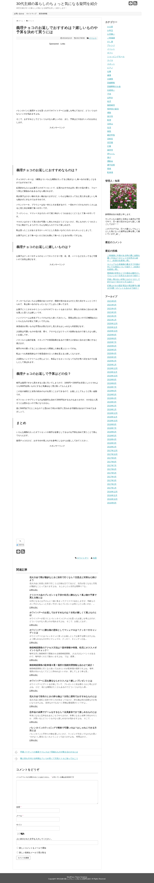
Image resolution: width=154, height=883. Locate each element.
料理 (109, 120)
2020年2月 (111, 361)
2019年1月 (111, 409)
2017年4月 (111, 477)
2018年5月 (111, 436)
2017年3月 (111, 480)
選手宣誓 (111, 165)
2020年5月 (111, 350)
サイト (19, 825)
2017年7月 (111, 466)
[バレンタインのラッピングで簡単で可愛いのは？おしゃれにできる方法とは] (22, 733)
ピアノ (110, 68)
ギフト (110, 53)
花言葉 (110, 143)
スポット (111, 64)
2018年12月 (112, 413)
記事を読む (33, 590)
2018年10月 (112, 421)
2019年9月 (111, 380)
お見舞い (111, 34)
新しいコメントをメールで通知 (32, 848)
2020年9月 (111, 335)
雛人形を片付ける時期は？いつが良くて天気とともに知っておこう (49, 758)
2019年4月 (111, 398)
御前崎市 (111, 105)
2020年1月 (111, 365)
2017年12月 (112, 451)
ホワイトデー (83, 558)
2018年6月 (111, 432)
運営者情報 (43, 14)
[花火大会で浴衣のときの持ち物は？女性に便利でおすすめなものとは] (22, 701)
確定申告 (111, 135)
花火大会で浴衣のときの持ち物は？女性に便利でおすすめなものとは (63, 696)
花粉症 (110, 139)
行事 (109, 146)
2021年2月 (111, 316)
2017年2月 (111, 484)
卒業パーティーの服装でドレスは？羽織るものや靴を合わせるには (49, 752)
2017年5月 (111, 473)
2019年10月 (112, 376)
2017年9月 (111, 458)
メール (19, 816)
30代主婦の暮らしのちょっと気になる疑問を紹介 (57, 4)
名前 (18, 807)
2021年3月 (111, 312)
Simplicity (83, 877)
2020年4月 (111, 353)
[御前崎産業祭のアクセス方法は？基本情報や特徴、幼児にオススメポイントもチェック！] (22, 652)
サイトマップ (31, 14)
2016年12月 (112, 492)
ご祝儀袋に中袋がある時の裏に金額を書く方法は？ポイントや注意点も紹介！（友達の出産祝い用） (123, 258)
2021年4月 (111, 309)
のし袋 (110, 42)
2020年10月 (112, 331)
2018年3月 (111, 443)
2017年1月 (111, 488)
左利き (110, 98)
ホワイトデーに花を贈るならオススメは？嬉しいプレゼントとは (60, 681)
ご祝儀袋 (111, 38)
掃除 (109, 113)
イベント (93, 38)
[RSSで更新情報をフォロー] (135, 4)
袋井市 (110, 150)
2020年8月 (111, 338)
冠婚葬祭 (111, 83)
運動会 (110, 161)
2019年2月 (111, 406)
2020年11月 (112, 327)
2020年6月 (111, 346)
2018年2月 (111, 447)
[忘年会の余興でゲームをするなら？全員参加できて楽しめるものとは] (22, 717)
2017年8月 (111, 462)
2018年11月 (112, 417)
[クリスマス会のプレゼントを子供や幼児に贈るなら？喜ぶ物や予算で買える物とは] (22, 600)
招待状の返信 (113, 109)
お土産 (110, 27)
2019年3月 (111, 402)
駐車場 (110, 172)
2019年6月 (111, 391)
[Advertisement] (57, 62)
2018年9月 (111, 424)
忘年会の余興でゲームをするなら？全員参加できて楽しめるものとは (63, 712)
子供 (109, 94)
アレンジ (111, 45)
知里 (95, 558)
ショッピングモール (116, 57)
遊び (109, 157)
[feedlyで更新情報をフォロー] (131, 4)
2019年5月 (111, 395)
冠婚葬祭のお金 (114, 86)
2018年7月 (111, 428)
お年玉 (110, 30)
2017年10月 (112, 454)
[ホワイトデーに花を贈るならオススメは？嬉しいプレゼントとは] (22, 686)
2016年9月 (111, 503)
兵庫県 (110, 79)
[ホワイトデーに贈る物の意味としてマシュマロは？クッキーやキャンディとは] (22, 635)
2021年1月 (111, 320)
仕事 (109, 72)
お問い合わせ (19, 14)
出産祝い (111, 90)
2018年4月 (111, 439)
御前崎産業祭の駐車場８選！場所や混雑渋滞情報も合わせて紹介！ (61, 665)
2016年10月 (112, 499)
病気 (109, 131)
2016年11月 (112, 495)
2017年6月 (111, 469)
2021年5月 (111, 305)
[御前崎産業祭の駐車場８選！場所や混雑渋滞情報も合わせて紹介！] (22, 670)
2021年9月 (111, 301)
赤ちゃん (111, 154)
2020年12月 (112, 324)
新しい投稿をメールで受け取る (32, 853)
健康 (109, 75)
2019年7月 (111, 387)
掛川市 (110, 116)
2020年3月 (111, 357)
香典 (109, 169)
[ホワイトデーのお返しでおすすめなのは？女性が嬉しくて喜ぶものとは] (22, 617)
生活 (109, 128)
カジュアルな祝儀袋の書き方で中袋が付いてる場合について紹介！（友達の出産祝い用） (123, 266)
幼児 (109, 101)
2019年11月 (112, 372)
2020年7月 (111, 342)
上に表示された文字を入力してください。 (34, 839)
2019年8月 (111, 383)
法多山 (110, 124)
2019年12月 (112, 368)
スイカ (110, 60)
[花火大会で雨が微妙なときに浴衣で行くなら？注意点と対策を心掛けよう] (22, 582)
